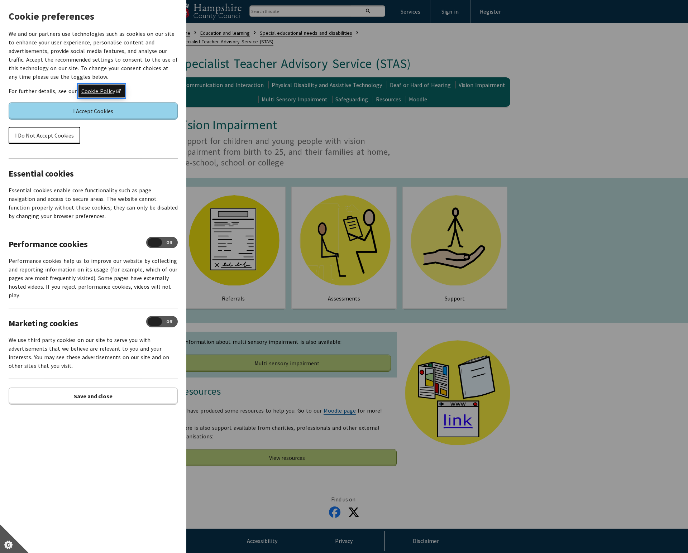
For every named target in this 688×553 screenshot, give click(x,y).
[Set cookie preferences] (14, 538)
